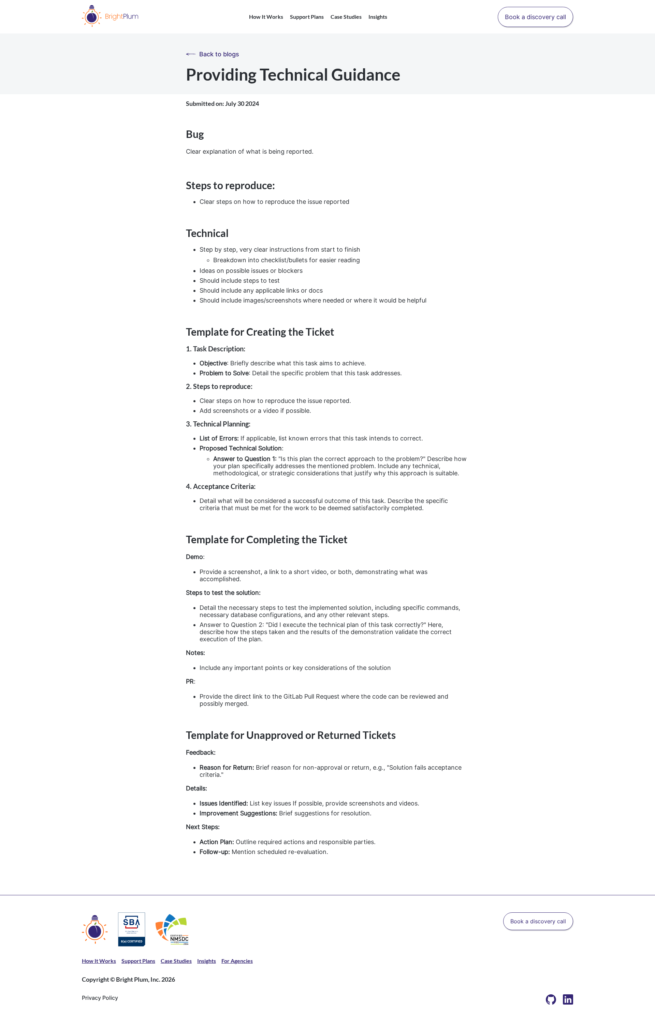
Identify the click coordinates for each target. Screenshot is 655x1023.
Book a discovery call (535, 16)
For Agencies (237, 960)
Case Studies (346, 16)
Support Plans (307, 16)
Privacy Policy (100, 997)
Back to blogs (219, 54)
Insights (377, 16)
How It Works (266, 16)
